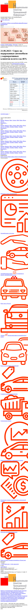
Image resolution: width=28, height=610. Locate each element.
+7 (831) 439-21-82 (5, 19)
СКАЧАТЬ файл (4, 114)
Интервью (24, 23)
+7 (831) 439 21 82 (5, 564)
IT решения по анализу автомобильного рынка (14, 596)
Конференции (4, 24)
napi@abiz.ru (4, 566)
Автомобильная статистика (14, 595)
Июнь (21, 120)
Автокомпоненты (9, 590)
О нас (2, 23)
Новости (6, 23)
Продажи (15, 44)
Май (18, 120)
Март (10, 120)
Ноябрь (16, 126)
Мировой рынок (15, 592)
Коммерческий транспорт (20, 590)
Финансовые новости (20, 593)
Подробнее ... (4, 123)
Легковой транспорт (6, 592)
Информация (4, 594)
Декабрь (21, 126)
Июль (24, 120)
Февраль (7, 120)
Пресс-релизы (11, 23)
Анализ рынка (4, 595)
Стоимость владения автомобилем (9, 599)
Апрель (14, 120)
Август (2, 121)
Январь (2, 120)
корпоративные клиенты (18, 63)
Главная (2, 44)
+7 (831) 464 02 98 (14, 564)
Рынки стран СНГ (10, 593)
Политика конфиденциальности (8, 601)
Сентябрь (7, 126)
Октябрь (12, 126)
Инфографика (18, 23)
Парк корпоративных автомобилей (15, 598)
